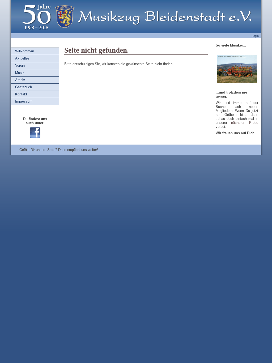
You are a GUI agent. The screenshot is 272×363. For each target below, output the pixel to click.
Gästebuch (23, 87)
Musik (19, 73)
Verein (20, 65)
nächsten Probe (244, 123)
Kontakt (21, 94)
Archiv (20, 80)
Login (255, 35)
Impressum (23, 101)
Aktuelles (22, 58)
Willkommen (24, 51)
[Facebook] (35, 137)
